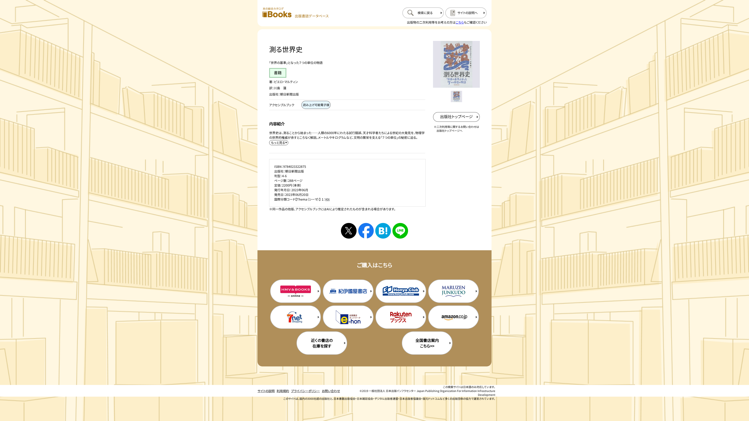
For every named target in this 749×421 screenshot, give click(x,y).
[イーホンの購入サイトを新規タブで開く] (348, 317)
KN (327, 199)
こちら (460, 22)
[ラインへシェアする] (400, 231)
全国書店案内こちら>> (427, 343)
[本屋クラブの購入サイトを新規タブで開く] (400, 291)
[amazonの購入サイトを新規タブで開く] (453, 317)
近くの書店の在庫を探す (322, 343)
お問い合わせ (331, 390)
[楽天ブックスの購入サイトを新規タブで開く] (400, 317)
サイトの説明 (266, 390)
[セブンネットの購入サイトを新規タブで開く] (295, 317)
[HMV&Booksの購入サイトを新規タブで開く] (295, 291)
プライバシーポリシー (305, 390)
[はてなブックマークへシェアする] (383, 231)
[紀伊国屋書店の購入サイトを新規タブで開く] (348, 291)
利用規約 (283, 390)
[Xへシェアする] (349, 231)
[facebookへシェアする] (366, 231)
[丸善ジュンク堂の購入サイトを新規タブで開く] (453, 291)
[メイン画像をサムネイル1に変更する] (456, 96)
